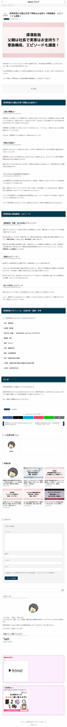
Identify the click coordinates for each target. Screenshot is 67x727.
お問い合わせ (30, 721)
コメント (8, 532)
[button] (8, 417)
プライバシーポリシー (40, 721)
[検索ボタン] (65, 2)
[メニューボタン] (2, 2)
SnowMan (14, 409)
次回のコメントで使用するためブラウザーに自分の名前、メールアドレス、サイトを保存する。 (31, 572)
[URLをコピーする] (59, 417)
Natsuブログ (33, 2)
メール (7, 560)
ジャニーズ (6, 18)
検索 (62, 590)
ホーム (23, 721)
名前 (6, 553)
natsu (11, 451)
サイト (6, 566)
